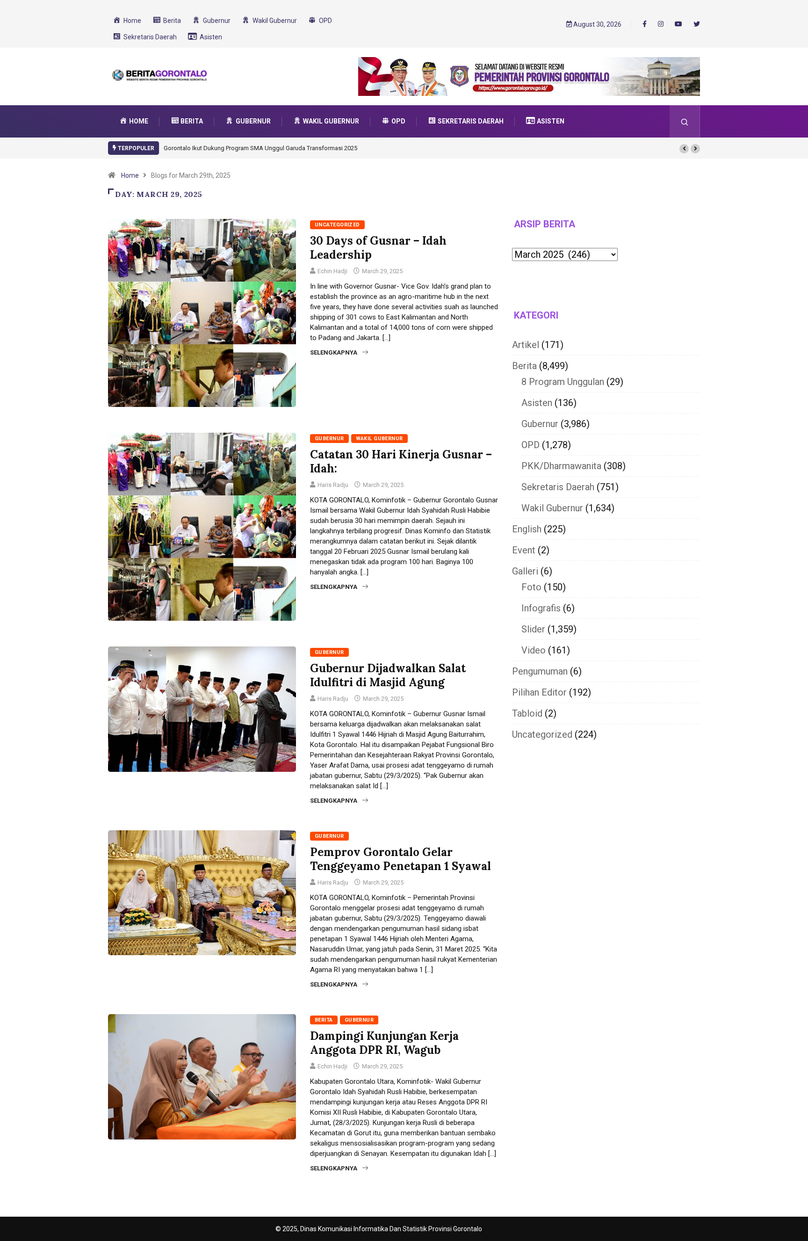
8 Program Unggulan (562, 381)
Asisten (536, 402)
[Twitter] (696, 24)
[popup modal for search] (685, 121)
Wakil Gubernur (379, 438)
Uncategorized (337, 225)
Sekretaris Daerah (557, 487)
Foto (531, 587)
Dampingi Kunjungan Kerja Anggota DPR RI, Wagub (384, 1043)
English (526, 529)
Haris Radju (332, 484)
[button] (684, 148)
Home (130, 175)
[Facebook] (644, 24)
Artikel (525, 344)
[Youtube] (678, 24)
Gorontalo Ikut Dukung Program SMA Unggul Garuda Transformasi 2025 (260, 148)
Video (533, 650)
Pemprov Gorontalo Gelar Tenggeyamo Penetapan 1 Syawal (400, 859)
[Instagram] (661, 24)
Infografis (541, 608)
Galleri (525, 571)
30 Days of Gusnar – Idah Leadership (378, 247)
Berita (324, 1020)
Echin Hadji (332, 271)
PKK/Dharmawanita (561, 466)
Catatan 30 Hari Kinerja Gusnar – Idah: (401, 461)
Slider (533, 629)
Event (523, 550)
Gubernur (329, 438)
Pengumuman (540, 671)
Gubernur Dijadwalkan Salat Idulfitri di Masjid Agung (388, 675)
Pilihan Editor (539, 692)
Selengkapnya (333, 352)
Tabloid (527, 713)
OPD (530, 444)
